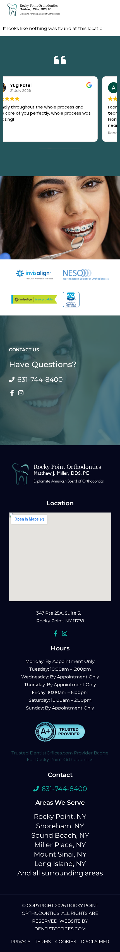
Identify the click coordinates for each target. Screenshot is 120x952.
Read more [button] (21, 133)
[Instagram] (21, 393)
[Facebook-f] (12, 393)
